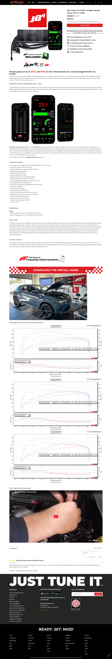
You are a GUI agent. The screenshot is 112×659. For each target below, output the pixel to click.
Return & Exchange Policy (16, 614)
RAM (86, 640)
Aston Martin (12, 640)
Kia (48, 646)
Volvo (86, 654)
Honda (49, 635)
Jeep (48, 643)
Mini (67, 646)
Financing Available (14, 603)
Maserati (68, 635)
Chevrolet (30, 638)
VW (86, 651)
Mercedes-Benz (70, 643)
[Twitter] (48, 610)
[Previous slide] (10, 34)
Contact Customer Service (16, 592)
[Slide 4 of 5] (41, 65)
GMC (29, 648)
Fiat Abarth (31, 643)
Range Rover (88, 638)
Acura (11, 635)
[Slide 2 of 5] (31, 65)
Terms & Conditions (14, 617)
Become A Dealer (14, 601)
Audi (10, 643)
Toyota (86, 648)
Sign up (98, 594)
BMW (10, 646)
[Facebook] (41, 610)
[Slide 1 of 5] (26, 65)
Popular (94, 556)
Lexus (48, 648)
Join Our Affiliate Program (16, 606)
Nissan (67, 648)
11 (102, 563)
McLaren (68, 640)
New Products (13, 595)
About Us (11, 599)
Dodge (30, 640)
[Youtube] (46, 610)
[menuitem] (29, 2)
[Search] (95, 2)
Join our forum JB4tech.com (17, 608)
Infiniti (48, 640)
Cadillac (30, 635)
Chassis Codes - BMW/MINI (16, 610)
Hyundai (49, 638)
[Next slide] (62, 34)
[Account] (98, 2)
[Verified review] (18, 562)
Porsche (87, 635)
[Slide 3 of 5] (36, 65)
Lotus (48, 651)
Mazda (67, 638)
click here (40, 157)
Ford (29, 646)
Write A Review (98, 548)
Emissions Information (15, 621)
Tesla (86, 646)
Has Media (99, 556)
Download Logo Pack (15, 612)
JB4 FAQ (11, 597)
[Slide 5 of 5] (47, 65)
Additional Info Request (15, 619)
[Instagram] (43, 610)
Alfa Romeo (12, 638)
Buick (10, 648)
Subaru (86, 643)
